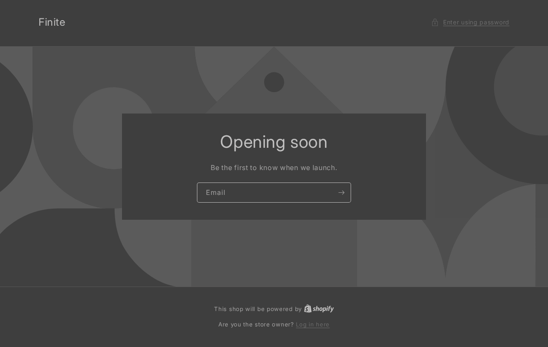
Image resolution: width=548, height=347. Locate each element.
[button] (470, 22)
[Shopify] (319, 308)
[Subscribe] (341, 192)
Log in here (313, 324)
